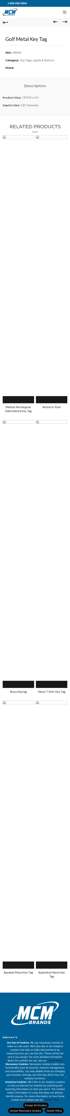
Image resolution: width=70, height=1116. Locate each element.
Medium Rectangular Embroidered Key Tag (18, 409)
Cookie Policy (55, 1060)
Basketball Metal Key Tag (51, 974)
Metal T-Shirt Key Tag (51, 691)
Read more (14, 399)
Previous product (55, 22)
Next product (64, 22)
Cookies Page (51, 1099)
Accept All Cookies (36, 1105)
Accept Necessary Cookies (25, 1110)
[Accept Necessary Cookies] (65, 1077)
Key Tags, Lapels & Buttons (37, 60)
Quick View (22, 399)
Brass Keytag (18, 691)
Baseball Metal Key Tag (18, 972)
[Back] (5, 22)
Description (35, 86)
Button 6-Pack (52, 407)
